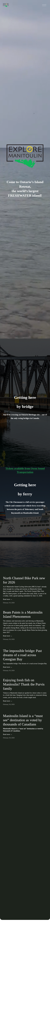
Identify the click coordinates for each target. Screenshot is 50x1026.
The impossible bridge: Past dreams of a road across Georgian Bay (22, 655)
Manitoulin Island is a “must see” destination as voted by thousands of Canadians (23, 720)
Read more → (7, 599)
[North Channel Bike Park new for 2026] (25, 573)
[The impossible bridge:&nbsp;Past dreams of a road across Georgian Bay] (25, 645)
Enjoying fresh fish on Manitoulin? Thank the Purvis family (24, 684)
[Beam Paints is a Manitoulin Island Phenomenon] (25, 607)
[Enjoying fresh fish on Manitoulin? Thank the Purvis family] (25, 675)
